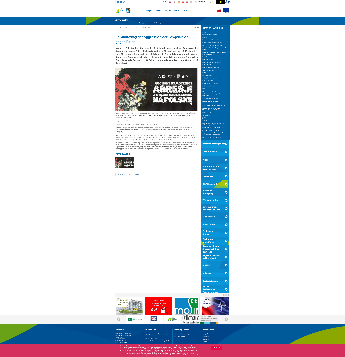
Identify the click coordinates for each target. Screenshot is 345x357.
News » (204, 32)
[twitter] (195, 28)
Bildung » (205, 37)
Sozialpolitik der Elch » (151, 338)
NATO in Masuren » (208, 81)
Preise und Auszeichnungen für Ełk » (213, 83)
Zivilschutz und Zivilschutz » (210, 40)
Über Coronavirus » (208, 70)
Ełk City (168, 11)
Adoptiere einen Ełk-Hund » (210, 130)
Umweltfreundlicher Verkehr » (211, 137)
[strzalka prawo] (224, 295)
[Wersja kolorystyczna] (220, 2)
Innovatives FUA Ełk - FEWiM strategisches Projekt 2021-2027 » (215, 53)
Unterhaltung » (206, 115)
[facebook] (118, 3)
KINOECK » (206, 342)
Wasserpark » (207, 336)
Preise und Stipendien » (209, 86)
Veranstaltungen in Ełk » (209, 34)
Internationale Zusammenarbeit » (212, 127)
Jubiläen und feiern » (208, 118)
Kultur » (204, 73)
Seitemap (202, 2)
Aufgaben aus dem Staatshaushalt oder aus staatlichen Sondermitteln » (214, 133)
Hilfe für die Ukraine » (209, 91)
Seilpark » (206, 334)
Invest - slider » (207, 65)
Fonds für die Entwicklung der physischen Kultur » (215, 49)
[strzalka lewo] (227, 295)
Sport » (204, 120)
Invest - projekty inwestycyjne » (211, 62)
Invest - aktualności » (208, 59)
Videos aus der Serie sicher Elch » (212, 42)
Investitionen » (206, 57)
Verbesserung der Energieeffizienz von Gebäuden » (214, 95)
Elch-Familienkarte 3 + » (181, 336)
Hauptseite (150, 11)
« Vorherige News (122, 174)
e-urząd (163, 2)
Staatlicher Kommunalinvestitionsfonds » (214, 105)
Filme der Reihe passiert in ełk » (212, 45)
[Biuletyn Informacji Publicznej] (219, 10)
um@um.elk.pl (124, 342)
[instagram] (124, 3)
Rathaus (175, 11)
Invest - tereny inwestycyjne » (211, 67)
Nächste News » (134, 174)
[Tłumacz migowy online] (227, 2)
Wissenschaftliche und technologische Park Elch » (158, 342)
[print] (198, 27)
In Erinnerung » (207, 75)
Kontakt (183, 11)
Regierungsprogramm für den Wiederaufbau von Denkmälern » (212, 109)
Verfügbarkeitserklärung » (182, 334)
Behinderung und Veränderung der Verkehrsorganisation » (213, 124)
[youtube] (121, 3)
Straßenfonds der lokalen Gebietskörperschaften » (210, 102)
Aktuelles (159, 11)
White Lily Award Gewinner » (211, 78)
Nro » (204, 89)
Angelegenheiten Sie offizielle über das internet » (156, 335)
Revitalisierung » (207, 112)
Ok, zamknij (216, 347)
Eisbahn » (206, 339)
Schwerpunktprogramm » (210, 98)
